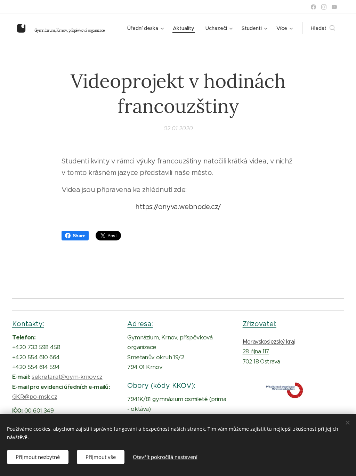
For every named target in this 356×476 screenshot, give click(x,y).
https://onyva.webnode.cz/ (177, 206)
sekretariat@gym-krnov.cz (67, 377)
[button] (323, 28)
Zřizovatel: (259, 324)
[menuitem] (146, 28)
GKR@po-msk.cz (34, 396)
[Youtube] (334, 7)
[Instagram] (323, 7)
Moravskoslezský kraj (269, 341)
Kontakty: (28, 324)
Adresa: (140, 324)
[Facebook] (313, 7)
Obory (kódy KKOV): (161, 385)
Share (79, 235)
